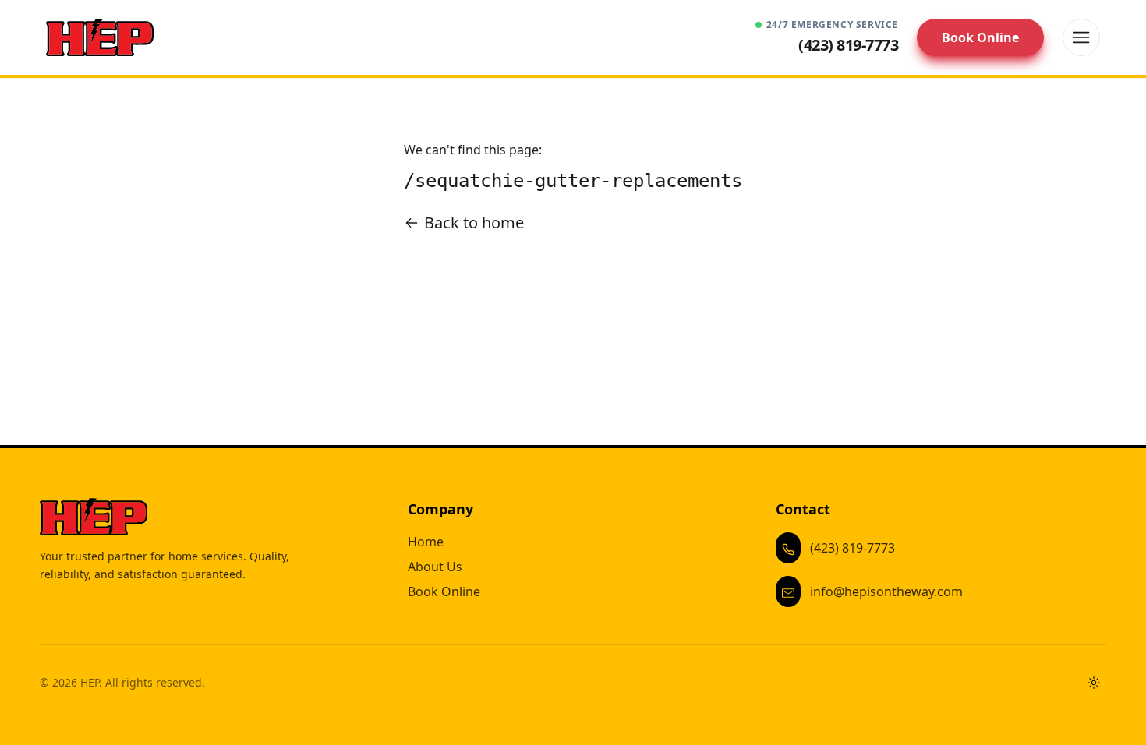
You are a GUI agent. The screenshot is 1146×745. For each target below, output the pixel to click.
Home (426, 541)
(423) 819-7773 (852, 547)
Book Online (980, 37)
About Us (435, 566)
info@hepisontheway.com (886, 591)
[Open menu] (1081, 37)
